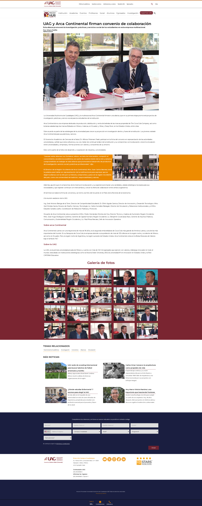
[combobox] (47, 432)
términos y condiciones (63, 443)
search (154, 13)
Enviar (154, 448)
